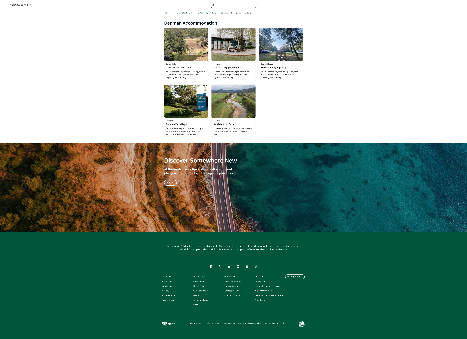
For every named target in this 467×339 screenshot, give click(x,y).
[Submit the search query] (213, 5)
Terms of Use (168, 300)
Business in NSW (231, 291)
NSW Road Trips (200, 291)
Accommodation (201, 300)
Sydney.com (260, 282)
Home (167, 13)
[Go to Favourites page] (461, 5)
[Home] (18, 5)
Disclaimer (167, 286)
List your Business (232, 286)
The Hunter (198, 13)
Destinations (199, 282)
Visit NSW (167, 277)
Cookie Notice (168, 295)
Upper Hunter (211, 13)
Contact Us (167, 282)
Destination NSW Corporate (267, 286)
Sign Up (170, 183)
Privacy (165, 291)
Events (196, 295)
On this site (199, 277)
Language (295, 277)
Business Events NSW (264, 291)
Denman (224, 13)
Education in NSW (232, 295)
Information (230, 277)
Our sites (259, 277)
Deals (195, 305)
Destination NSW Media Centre (269, 295)
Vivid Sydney (260, 300)
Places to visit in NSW (181, 13)
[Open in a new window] (186, 44)
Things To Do (199, 286)
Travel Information (232, 282)
